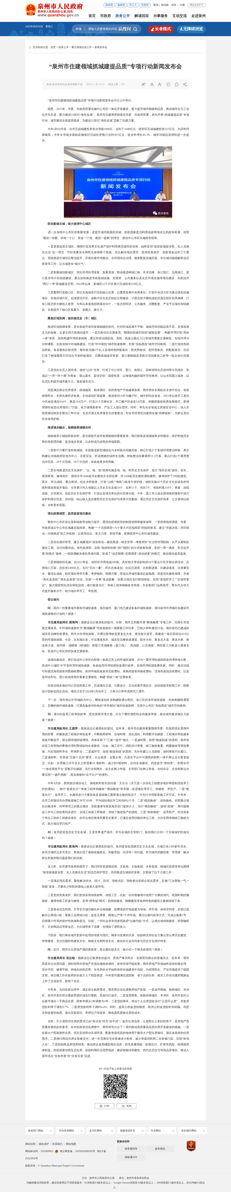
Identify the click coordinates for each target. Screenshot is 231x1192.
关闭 (126, 1106)
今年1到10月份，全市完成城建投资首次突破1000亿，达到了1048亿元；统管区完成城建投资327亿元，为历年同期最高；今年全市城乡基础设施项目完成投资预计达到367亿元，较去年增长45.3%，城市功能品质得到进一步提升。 (115, 134)
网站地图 (71, 1144)
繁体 (155, 5)
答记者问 (53, 599)
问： (47, 608)
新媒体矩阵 (123, 1141)
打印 (104, 1106)
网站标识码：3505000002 (39, 1151)
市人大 (133, 5)
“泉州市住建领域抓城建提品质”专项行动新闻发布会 (115, 66)
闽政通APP (131, 1157)
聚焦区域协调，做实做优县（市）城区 (72, 318)
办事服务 (160, 16)
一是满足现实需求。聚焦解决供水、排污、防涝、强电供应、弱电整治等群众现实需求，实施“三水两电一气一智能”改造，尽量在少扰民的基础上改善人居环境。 (115, 883)
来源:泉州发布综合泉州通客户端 (64, 84)
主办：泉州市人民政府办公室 (98, 1178)
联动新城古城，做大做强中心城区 (69, 223)
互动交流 (179, 16)
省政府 (121, 5)
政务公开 (123, 16)
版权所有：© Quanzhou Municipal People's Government (54, 1165)
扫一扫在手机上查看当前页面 (115, 1068)
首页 (92, 16)
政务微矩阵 (131, 1148)
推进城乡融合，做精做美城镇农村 (69, 427)
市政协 (145, 5)
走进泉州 (198, 16)
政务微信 (160, 1148)
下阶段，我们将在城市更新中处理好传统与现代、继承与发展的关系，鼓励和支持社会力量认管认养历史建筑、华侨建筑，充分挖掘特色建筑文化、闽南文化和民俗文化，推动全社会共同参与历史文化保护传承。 (115, 938)
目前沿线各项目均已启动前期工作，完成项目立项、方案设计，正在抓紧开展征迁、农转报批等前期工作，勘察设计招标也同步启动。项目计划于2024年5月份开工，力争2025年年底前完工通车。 (115, 688)
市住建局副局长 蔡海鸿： (64, 622)
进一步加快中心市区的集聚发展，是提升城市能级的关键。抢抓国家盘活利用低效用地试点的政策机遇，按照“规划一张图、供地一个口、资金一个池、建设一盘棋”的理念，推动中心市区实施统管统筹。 (115, 235)
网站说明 (30, 1144)
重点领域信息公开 (81, 47)
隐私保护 (44, 1144)
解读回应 (141, 16)
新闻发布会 (101, 47)
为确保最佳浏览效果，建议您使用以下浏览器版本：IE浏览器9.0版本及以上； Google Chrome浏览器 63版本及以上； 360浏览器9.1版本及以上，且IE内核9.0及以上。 (115, 1185)
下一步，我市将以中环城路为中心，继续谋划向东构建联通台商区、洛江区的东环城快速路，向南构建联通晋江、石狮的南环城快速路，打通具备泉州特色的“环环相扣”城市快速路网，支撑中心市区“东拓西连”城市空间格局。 (115, 702)
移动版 (165, 5)
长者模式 (160, 29)
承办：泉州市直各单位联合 (134, 1178)
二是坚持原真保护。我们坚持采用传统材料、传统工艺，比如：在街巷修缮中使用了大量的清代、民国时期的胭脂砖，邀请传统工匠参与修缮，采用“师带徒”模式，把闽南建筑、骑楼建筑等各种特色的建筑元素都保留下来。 (115, 898)
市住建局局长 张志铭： (61, 958)
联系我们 (57, 1144)
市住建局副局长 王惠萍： (64, 728)
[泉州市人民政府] (54, 10)
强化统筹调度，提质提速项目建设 (68, 513)
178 (123, 84)
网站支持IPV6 (196, 5)
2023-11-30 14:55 (95, 84)
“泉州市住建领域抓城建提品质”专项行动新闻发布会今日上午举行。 (88, 100)
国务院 (109, 5)
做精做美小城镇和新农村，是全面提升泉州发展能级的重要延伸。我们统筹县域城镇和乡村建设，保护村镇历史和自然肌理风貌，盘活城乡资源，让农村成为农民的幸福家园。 (115, 438)
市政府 (105, 16)
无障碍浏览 (191, 29)
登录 (173, 5)
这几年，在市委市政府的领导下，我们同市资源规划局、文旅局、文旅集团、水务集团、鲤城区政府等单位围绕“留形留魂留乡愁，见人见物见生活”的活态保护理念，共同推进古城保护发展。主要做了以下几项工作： (115, 869)
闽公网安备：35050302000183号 (77, 1151)
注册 (182, 5)
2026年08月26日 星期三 (39, 26)
